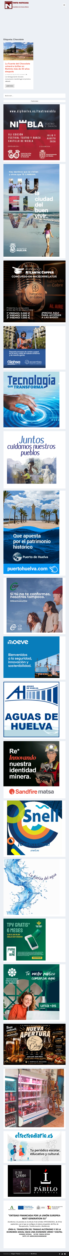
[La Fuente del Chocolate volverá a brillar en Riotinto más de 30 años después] (18, 51)
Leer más (9, 86)
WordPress (34, 1253)
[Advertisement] (34, 22)
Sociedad (22, 74)
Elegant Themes (15, 1253)
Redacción (9, 74)
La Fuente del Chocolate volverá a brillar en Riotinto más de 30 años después (17, 67)
